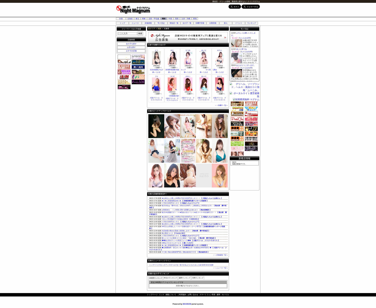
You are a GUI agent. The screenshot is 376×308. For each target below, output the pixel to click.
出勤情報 (212, 23)
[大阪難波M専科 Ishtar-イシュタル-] (251, 148)
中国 (170, 19)
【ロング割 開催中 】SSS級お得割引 (181, 219)
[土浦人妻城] (124, 76)
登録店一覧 (174, 23)
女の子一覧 (187, 23)
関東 (144, 19)
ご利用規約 (181, 295)
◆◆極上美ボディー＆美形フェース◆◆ (191, 240)
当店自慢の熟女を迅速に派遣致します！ (186, 231)
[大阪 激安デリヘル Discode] (251, 123)
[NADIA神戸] (156, 162)
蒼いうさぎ (156, 72)
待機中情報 (199, 23)
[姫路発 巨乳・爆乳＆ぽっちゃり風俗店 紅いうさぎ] (251, 118)
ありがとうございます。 (246, 65)
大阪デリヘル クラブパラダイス (156, 99)
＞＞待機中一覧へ (221, 105)
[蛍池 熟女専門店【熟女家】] (237, 138)
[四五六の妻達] (188, 162)
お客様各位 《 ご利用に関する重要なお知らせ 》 (186, 210)
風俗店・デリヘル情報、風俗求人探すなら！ (230, 1)
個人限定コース (174, 233)
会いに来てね (241, 49)
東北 (137, 19)
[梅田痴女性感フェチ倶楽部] (172, 137)
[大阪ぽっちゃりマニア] (251, 108)
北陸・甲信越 (153, 19)
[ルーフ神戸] (172, 187)
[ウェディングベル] (204, 162)
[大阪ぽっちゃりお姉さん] (237, 118)
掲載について (171, 295)
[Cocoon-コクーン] (237, 113)
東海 (195, 19)
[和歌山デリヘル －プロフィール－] (124, 71)
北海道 (130, 19)
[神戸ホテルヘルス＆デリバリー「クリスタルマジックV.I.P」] (124, 81)
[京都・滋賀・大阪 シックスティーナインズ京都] (138, 71)
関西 (164, 19)
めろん (219, 50)
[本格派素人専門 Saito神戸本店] (204, 187)
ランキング (251, 23)
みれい (188, 76)
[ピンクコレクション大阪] (237, 153)
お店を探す (131, 47)
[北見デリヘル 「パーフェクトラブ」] (124, 61)
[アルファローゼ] (188, 137)
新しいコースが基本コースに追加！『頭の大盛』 (189, 238)
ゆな (172, 50)
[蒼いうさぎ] (220, 162)
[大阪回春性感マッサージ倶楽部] (188, 187)
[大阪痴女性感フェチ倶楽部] (251, 138)
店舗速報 (148, 23)
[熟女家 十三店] (237, 128)
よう (156, 50)
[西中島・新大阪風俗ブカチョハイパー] (237, 123)
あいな (203, 50)
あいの (203, 76)
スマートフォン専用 (207, 295)
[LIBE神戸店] (156, 187)
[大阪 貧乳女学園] (251, 133)
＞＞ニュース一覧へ (220, 268)
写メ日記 (161, 23)
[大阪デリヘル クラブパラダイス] (220, 187)
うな (156, 76)
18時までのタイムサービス (178, 243)
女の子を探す (131, 44)
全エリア (151, 29)
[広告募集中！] (188, 41)
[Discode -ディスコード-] (220, 137)
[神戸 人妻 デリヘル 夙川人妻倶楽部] (138, 66)
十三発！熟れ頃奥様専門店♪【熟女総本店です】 (185, 252)
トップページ (152, 295)
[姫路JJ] (251, 128)
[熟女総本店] (172, 162)
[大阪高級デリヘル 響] (237, 133)
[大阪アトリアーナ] (124, 56)
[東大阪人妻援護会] (251, 113)
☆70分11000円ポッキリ (181, 203)
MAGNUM (187, 304)
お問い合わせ (193, 295)
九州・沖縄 (185, 19)
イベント (238, 23)
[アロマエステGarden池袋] (138, 56)
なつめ (188, 50)
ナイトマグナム (254, 1)
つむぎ (172, 76)
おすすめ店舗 (131, 51)
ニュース (135, 23)
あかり (219, 76)
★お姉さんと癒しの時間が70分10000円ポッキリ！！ (192, 198)
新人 (226, 23)
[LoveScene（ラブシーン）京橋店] (124, 86)
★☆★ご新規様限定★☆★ (185, 201)
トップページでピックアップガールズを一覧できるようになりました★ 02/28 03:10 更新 (181, 265)
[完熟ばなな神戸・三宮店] (237, 108)
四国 (176, 19)
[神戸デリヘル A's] (251, 143)
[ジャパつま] (156, 137)
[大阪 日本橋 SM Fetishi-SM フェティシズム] (138, 81)
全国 (120, 19)
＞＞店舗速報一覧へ (220, 255)
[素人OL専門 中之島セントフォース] (138, 61)
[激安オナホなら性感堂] (138, 76)
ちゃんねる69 (244, 38)
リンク (161, 295)
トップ (122, 23)
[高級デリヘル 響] (204, 137)
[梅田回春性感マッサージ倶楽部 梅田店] (251, 103)
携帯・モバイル (223, 295)
